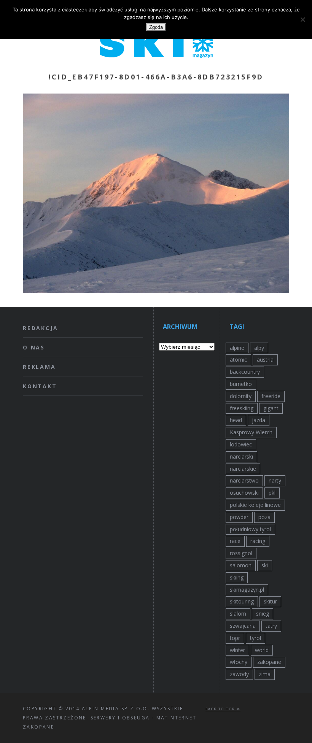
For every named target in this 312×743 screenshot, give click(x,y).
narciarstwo (244, 480)
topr (235, 637)
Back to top (221, 709)
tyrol (255, 637)
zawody (239, 674)
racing (257, 541)
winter (237, 650)
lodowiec (241, 444)
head (236, 420)
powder (239, 517)
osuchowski (244, 492)
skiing (237, 577)
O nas (34, 347)
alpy (259, 347)
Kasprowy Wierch (251, 432)
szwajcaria (243, 625)
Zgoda (156, 27)
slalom (238, 613)
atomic (238, 359)
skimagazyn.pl (247, 589)
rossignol (241, 553)
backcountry (245, 371)
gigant (271, 408)
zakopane (269, 661)
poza (264, 517)
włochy (238, 661)
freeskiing (241, 408)
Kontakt (40, 386)
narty (275, 480)
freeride (270, 396)
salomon (241, 565)
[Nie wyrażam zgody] (302, 19)
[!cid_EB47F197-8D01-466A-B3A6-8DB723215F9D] (156, 291)
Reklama (39, 366)
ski (264, 565)
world (262, 650)
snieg (262, 613)
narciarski (241, 456)
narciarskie (243, 468)
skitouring (242, 601)
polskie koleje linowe (255, 504)
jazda (258, 420)
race (235, 541)
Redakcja (40, 328)
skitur (270, 601)
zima (265, 674)
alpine (237, 347)
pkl (272, 492)
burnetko (241, 383)
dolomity (241, 396)
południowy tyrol (250, 529)
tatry (271, 625)
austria (265, 359)
